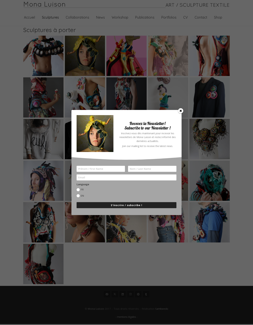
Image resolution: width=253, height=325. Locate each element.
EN (82, 195)
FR (82, 189)
